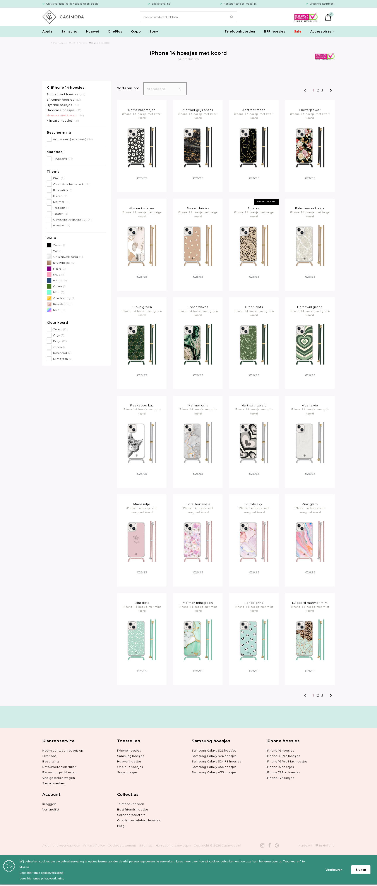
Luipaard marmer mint (310, 602)
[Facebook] (269, 845)
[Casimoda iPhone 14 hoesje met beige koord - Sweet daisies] (197, 245)
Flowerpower (310, 110)
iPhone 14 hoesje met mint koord (142, 608)
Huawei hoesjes (129, 761)
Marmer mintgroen (198, 602)
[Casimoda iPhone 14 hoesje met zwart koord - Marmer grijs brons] (197, 147)
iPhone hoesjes (129, 750)
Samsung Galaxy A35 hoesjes (214, 772)
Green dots (254, 307)
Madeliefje (141, 504)
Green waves (197, 307)
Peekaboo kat (141, 405)
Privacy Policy (94, 845)
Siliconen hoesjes (64, 99)
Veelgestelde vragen (58, 777)
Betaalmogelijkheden (59, 772)
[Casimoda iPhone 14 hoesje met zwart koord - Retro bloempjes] (141, 147)
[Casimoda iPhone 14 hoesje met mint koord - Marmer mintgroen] (197, 640)
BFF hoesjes (274, 31)
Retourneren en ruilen (59, 767)
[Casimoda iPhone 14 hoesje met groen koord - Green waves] (197, 344)
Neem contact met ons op (62, 750)
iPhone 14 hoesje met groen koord (142, 313)
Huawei (92, 31)
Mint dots (141, 602)
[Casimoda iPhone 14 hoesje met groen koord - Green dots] (253, 344)
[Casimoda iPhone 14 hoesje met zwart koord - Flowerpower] (310, 147)
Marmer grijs (198, 405)
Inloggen (49, 804)
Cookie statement (122, 845)
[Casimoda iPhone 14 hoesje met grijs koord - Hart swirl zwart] (253, 442)
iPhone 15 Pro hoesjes (283, 772)
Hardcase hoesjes (64, 110)
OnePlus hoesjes (130, 767)
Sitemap (146, 845)
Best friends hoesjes (133, 809)
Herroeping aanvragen (173, 845)
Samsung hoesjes (130, 756)
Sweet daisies (198, 208)
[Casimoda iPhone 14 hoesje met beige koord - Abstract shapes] (141, 245)
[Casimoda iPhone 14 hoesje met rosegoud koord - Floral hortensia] (197, 541)
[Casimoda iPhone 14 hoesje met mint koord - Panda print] (253, 640)
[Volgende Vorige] (331, 91)
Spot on (254, 208)
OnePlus (115, 31)
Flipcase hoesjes (63, 120)
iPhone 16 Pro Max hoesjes (287, 761)
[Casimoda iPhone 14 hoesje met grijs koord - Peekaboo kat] (141, 442)
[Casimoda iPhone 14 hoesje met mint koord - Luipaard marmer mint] (310, 640)
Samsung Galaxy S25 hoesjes (214, 750)
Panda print (254, 602)
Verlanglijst (50, 809)
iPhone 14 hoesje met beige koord (142, 214)
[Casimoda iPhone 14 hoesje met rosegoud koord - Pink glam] (310, 541)
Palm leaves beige (310, 208)
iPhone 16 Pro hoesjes (283, 756)
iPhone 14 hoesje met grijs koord (142, 411)
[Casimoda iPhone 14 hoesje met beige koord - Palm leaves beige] (310, 245)
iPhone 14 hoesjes (67, 87)
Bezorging (50, 761)
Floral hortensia (197, 504)
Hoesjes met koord (65, 115)
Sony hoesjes (127, 772)
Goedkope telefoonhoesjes (138, 820)
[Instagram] (262, 845)
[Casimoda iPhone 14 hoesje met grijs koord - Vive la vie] (310, 442)
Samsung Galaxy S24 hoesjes (214, 756)
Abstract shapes (142, 208)
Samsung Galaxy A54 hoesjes (214, 767)
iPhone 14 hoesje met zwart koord (142, 116)
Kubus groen (142, 307)
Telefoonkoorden (239, 31)
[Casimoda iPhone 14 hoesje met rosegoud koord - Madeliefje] (141, 541)
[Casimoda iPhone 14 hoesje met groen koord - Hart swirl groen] (310, 344)
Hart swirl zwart (254, 405)
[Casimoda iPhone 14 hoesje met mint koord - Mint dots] (141, 640)
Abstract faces (253, 110)
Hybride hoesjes (63, 105)
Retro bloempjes (141, 110)
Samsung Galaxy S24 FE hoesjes (216, 761)
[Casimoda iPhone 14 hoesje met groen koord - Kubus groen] (141, 344)
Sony (153, 31)
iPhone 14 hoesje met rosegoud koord (141, 510)
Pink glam (310, 504)
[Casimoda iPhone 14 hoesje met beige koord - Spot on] (253, 245)
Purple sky (254, 504)
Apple (47, 31)
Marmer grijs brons (198, 110)
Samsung (69, 31)
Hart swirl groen (310, 307)
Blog (121, 826)
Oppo (136, 31)
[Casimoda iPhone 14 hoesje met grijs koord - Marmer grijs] (197, 442)
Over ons (49, 756)
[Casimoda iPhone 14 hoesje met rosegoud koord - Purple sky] (253, 541)
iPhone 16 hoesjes (280, 750)
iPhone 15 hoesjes (280, 767)
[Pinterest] (277, 845)
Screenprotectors (131, 815)
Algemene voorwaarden (61, 845)
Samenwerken (53, 783)
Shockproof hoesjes (66, 94)
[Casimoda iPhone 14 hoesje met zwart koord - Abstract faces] (253, 147)
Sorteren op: (128, 88)
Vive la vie (310, 405)
